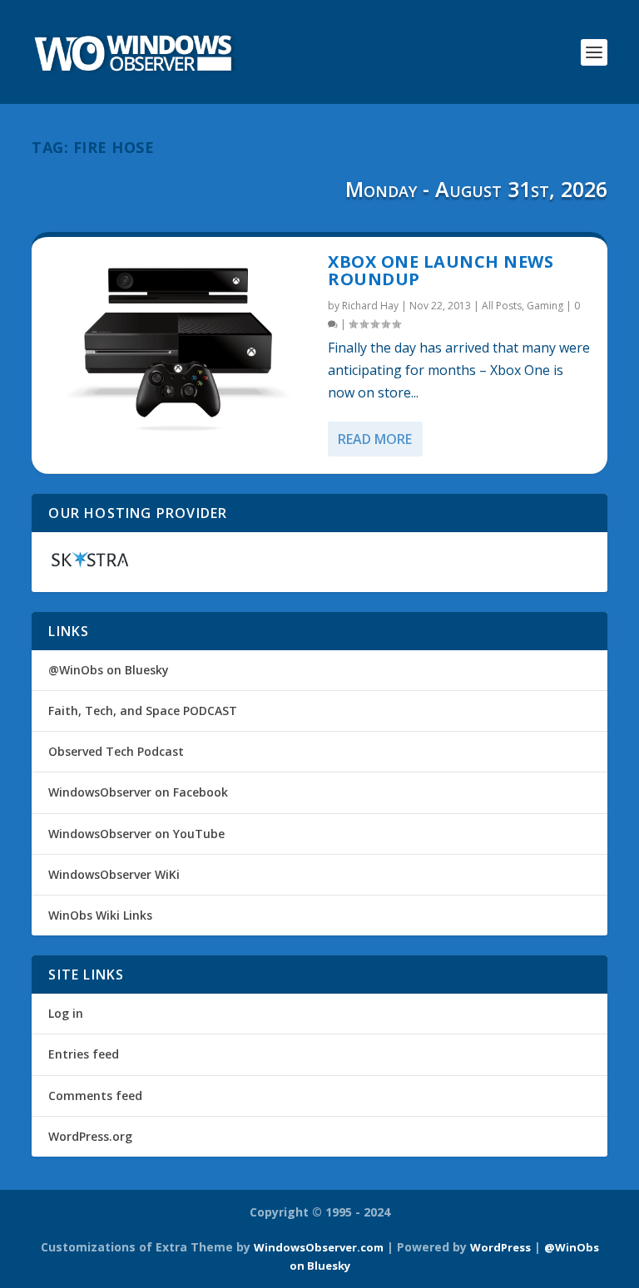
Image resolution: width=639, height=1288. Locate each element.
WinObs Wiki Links (100, 915)
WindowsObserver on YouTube (136, 833)
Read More (375, 439)
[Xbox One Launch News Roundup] (179, 344)
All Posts (502, 306)
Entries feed (83, 1054)
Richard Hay (370, 306)
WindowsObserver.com (319, 1247)
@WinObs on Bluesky (108, 670)
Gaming (545, 306)
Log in (65, 1013)
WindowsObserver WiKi (114, 874)
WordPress (500, 1247)
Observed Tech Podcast (116, 751)
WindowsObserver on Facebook (138, 792)
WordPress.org (90, 1136)
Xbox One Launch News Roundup (440, 270)
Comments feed (95, 1095)
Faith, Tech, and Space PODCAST (142, 710)
